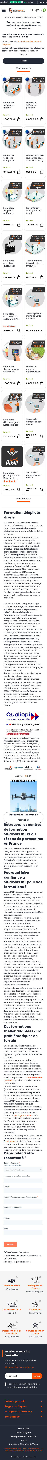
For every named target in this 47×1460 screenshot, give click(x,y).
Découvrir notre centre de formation (23, 817)
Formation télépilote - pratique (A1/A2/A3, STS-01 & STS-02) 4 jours (34, 105)
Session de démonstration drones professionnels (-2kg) (33, 475)
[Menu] (3, 10)
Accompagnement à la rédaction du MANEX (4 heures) (35, 263)
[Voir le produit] (19, 330)
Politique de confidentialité (23, 1436)
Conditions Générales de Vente (23, 1444)
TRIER (23, 61)
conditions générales (30, 1384)
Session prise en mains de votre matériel (34, 316)
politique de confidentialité (24, 1387)
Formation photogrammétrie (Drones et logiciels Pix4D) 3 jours (12, 475)
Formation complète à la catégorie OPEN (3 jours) (11, 316)
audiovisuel (10, 1141)
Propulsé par (16, 1457)
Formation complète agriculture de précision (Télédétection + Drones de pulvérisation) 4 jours (34, 369)
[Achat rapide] (19, 119)
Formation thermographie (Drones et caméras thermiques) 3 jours (11, 369)
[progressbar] (23, 71)
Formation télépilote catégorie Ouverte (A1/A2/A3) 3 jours (12, 210)
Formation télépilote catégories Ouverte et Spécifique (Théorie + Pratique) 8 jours (11, 158)
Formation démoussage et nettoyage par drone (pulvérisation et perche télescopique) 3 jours (11, 422)
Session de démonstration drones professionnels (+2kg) (33, 422)
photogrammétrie (22, 1115)
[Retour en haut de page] (43, 1019)
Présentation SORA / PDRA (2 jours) (33, 210)
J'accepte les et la (23, 1385)
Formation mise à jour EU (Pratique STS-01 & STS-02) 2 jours (35, 158)
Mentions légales (23, 1432)
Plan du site (23, 1428)
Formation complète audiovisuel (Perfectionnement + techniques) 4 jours (12, 263)
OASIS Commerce (29, 1457)
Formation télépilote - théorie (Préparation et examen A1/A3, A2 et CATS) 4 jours (11, 105)
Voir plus (23, 55)
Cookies (23, 1440)
